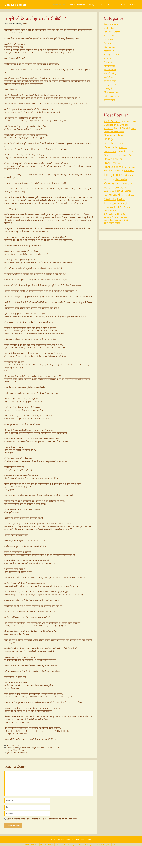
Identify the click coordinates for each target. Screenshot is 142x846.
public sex (48, 748)
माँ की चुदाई (92, 5)
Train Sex (124, 217)
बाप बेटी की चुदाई (110, 81)
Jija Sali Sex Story (109, 180)
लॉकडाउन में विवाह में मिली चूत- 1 (16, 750)
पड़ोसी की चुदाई (109, 77)
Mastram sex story (115, 187)
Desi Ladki (111, 147)
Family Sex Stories (77, 5)
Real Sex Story (122, 207)
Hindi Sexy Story (113, 170)
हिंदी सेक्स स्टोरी (105, 5)
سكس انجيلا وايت (104, 844)
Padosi (121, 199)
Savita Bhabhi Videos (110, 210)
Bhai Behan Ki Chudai (116, 124)
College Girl (111, 139)
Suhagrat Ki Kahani (111, 217)
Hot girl (33, 748)
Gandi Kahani (25, 748)
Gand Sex (128, 155)
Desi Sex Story (123, 148)
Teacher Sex (109, 51)
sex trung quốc (47, 844)
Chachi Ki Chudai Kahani (114, 132)
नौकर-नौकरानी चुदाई (111, 73)
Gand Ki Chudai (113, 155)
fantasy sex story (110, 152)
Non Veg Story (127, 195)
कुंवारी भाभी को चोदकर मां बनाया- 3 (17, 752)
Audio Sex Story (112, 121)
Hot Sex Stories (124, 175)
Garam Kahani (113, 159)
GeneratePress (86, 840)
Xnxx (114, 844)
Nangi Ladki (112, 194)
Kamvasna (111, 183)
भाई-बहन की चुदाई (110, 85)
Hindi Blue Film (32, 844)
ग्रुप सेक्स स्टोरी (109, 66)
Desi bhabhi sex (113, 143)
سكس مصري (89, 844)
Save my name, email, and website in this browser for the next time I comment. (42, 819)
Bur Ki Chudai (122, 128)
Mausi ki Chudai (109, 191)
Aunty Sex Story (59, 5)
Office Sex (108, 39)
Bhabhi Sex (109, 28)
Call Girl (133, 129)
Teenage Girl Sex (111, 54)
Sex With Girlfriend (114, 213)
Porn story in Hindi (115, 203)
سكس (57, 844)
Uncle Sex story (111, 220)
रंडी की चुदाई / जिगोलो (111, 92)
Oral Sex (110, 199)
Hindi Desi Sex (112, 163)
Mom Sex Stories (123, 191)
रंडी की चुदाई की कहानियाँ (112, 223)
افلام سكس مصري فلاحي (72, 844)
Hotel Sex (129, 170)
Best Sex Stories (129, 121)
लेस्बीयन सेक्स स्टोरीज (111, 96)
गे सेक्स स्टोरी (108, 62)
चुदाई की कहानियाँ (119, 5)
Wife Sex (56, 748)
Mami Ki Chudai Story (127, 184)
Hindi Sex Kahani (113, 166)
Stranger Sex (109, 47)
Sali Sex (132, 5)
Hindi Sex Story (130, 167)
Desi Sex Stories (15, 4)
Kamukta (40, 748)
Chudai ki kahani (13, 748)
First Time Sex (110, 35)
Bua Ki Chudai (108, 129)
